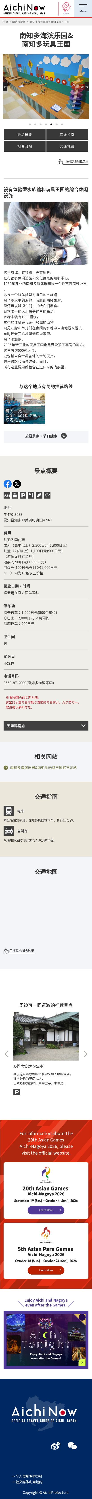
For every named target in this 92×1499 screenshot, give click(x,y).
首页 (5, 22)
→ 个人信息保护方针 (27, 1475)
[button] (6, 91)
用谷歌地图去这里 (75, 161)
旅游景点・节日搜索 (41, 435)
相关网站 (24, 146)
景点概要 (24, 134)
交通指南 (67, 134)
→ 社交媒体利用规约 (27, 1481)
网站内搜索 (18, 22)
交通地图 (67, 146)
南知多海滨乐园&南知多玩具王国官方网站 (43, 768)
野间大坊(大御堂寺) (29, 1066)
